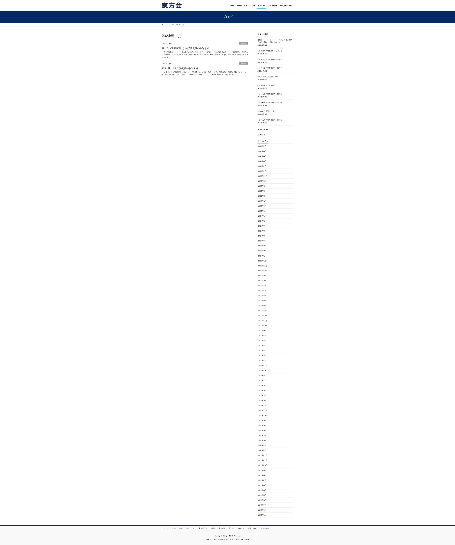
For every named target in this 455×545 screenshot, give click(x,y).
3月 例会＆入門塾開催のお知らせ (269, 94)
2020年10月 (262, 415)
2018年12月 (262, 515)
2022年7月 (262, 336)
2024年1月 (262, 256)
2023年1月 (262, 311)
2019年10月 (262, 465)
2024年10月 (262, 221)
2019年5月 (262, 490)
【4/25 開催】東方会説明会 (267, 77)
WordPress (217, 539)
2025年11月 (262, 176)
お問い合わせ (252, 528)
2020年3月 (262, 440)
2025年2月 (262, 206)
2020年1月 (262, 450)
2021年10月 (262, 371)
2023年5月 (262, 291)
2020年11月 (262, 410)
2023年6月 (262, 286)
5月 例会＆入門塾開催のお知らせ (269, 68)
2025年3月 (262, 201)
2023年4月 (262, 296)
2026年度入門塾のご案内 (266, 111)
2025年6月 (262, 191)
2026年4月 (262, 156)
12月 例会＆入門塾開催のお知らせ (180, 68)
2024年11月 (262, 216)
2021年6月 (262, 385)
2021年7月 (262, 380)
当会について (190, 528)
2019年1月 (262, 510)
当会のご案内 (177, 528)
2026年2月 (262, 166)
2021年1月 (262, 405)
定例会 (212, 528)
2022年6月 (262, 341)
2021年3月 (262, 400)
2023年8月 (262, 281)
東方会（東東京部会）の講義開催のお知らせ (185, 48)
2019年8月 (262, 475)
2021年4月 (262, 395)
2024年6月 (262, 236)
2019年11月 (262, 460)
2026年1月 (262, 171)
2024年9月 (262, 226)
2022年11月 (262, 321)
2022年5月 (262, 346)
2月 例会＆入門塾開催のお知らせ (269, 103)
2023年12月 (262, 261)
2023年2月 (262, 306)
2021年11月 (262, 366)
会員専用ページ (266, 528)
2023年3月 (262, 301)
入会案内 (222, 528)
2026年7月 (262, 146)
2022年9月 (262, 331)
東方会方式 (203, 528)
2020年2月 (262, 445)
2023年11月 (262, 266)
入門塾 (231, 528)
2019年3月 (262, 500)
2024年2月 (262, 251)
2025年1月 (262, 211)
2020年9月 (262, 420)
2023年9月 (262, 276)
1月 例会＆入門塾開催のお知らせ (269, 120)
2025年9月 (262, 181)
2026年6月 (262, 151)
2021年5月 (262, 390)
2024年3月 (262, 246)
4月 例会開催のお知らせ (266, 85)
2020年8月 (262, 425)
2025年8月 (262, 186)
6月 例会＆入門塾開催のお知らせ (269, 59)
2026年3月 (262, 161)
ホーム (166, 528)
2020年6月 (262, 430)
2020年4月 (262, 435)
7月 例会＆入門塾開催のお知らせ (269, 51)
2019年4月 (262, 495)
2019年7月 (262, 480)
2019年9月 (262, 470)
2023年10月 (262, 271)
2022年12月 (262, 316)
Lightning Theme (227, 539)
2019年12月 (262, 455)
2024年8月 (262, 231)
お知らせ (244, 43)
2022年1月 (262, 361)
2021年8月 (262, 375)
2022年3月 (262, 355)
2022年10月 (262, 326)
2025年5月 (262, 196)
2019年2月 (262, 505)
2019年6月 (262, 485)
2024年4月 (262, 241)
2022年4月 (262, 350)
